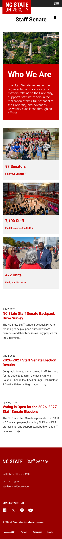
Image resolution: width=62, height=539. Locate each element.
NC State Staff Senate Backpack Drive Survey (29, 315)
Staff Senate (31, 19)
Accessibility (9, 532)
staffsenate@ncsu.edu (16, 486)
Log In (50, 532)
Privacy (24, 532)
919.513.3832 (11, 482)
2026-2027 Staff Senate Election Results (29, 362)
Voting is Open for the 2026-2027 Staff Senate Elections (30, 409)
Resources (37, 532)
